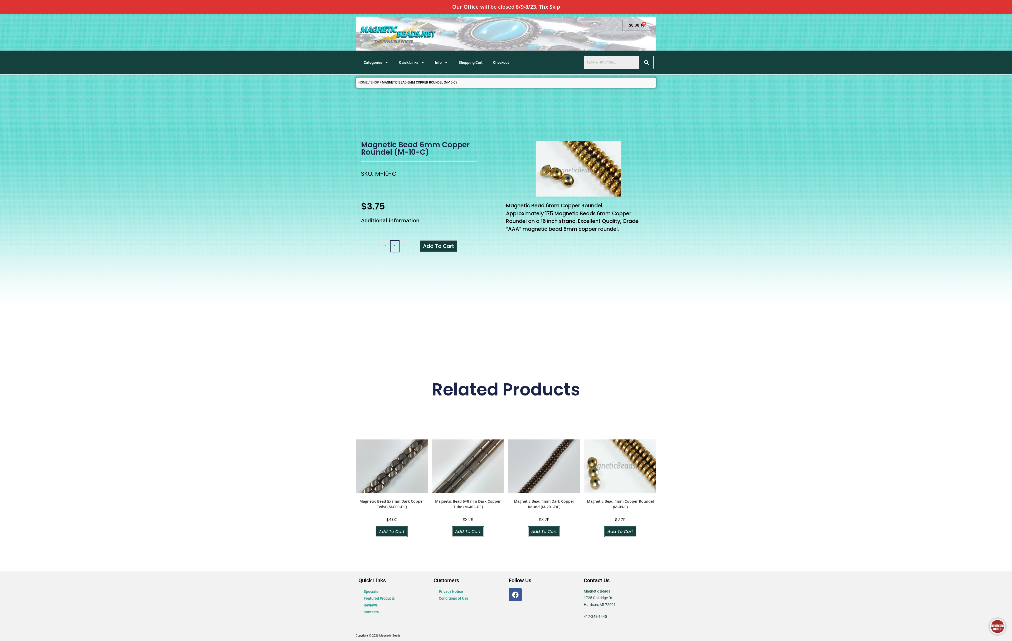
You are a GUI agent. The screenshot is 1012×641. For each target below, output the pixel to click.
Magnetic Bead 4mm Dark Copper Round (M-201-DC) (544, 504)
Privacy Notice (451, 591)
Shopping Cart (471, 62)
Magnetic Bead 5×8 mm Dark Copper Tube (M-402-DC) (468, 504)
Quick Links (408, 62)
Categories (373, 62)
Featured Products (379, 598)
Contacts (371, 612)
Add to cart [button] (392, 532)
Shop (375, 82)
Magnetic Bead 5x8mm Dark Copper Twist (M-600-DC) (391, 504)
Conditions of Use (453, 598)
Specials (371, 591)
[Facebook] (515, 594)
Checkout (501, 62)
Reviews (371, 605)
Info (438, 62)
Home (363, 82)
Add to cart (438, 246)
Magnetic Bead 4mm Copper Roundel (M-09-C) (620, 504)
